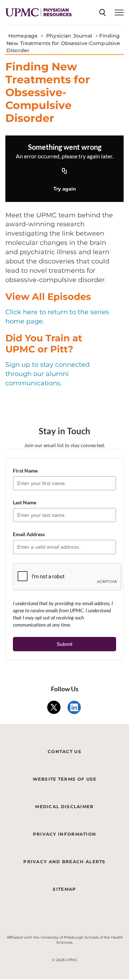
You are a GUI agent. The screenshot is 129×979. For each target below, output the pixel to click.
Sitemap (64, 889)
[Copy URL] (64, 171)
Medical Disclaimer (64, 806)
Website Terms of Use (65, 779)
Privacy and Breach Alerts (64, 861)
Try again (64, 189)
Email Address (29, 534)
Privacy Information (64, 834)
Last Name (24, 502)
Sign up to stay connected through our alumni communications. (47, 374)
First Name (25, 471)
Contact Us (64, 751)
